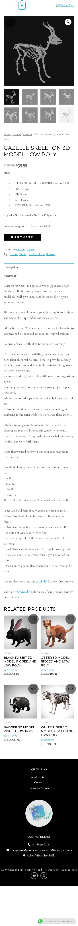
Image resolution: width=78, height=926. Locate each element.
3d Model (41, 581)
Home (7, 134)
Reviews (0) (10, 276)
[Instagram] (43, 875)
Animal (17, 134)
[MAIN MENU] (9, 5)
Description (11, 267)
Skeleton (50, 254)
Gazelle (22, 254)
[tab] (39, 267)
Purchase (22, 237)
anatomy (28, 134)
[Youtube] (34, 875)
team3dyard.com (24, 592)
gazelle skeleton (36, 254)
